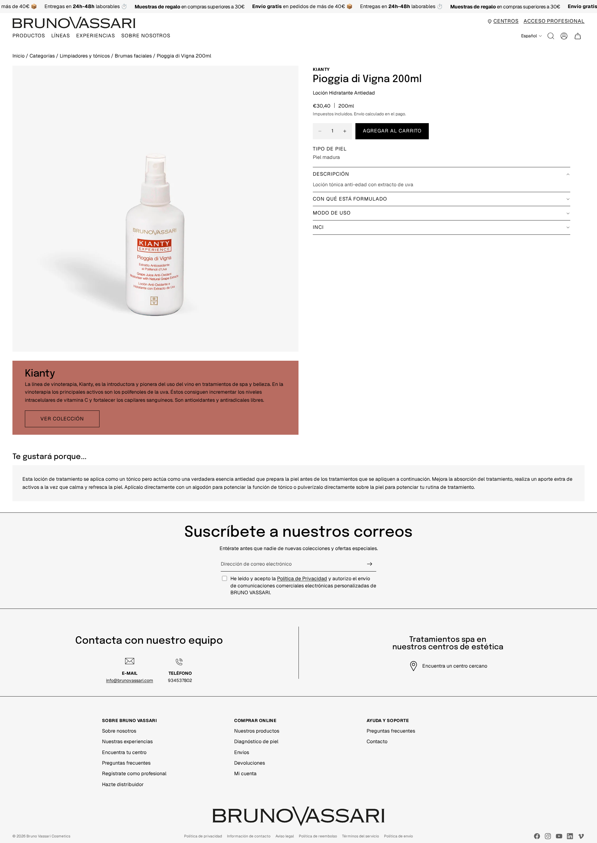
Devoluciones (249, 763)
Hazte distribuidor (123, 784)
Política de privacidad (203, 836)
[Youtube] (559, 836)
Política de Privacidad (302, 578)
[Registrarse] (369, 564)
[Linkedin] (570, 836)
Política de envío (398, 836)
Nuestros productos (256, 731)
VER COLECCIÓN (62, 418)
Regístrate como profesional (134, 773)
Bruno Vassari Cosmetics (48, 836)
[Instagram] (548, 836)
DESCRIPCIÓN (331, 174)
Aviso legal (284, 836)
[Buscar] (551, 36)
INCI (318, 227)
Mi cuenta (245, 773)
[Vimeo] (581, 836)
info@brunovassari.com (129, 680)
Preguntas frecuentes (126, 763)
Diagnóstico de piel (256, 741)
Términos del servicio (360, 836)
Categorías (43, 56)
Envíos (241, 752)
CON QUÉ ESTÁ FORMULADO (350, 199)
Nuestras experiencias (127, 741)
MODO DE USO (332, 213)
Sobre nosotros (119, 731)
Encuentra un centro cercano (454, 666)
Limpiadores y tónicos (85, 56)
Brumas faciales (134, 56)
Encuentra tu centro (124, 752)
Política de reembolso (318, 836)
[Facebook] (537, 836)
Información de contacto (249, 836)
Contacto (377, 741)
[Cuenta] (564, 36)
